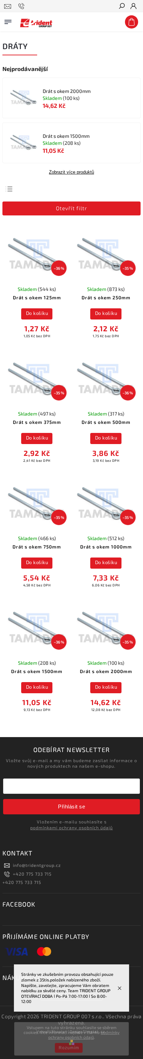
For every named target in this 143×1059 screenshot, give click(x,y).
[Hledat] (121, 6)
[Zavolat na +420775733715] (22, 6)
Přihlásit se (71, 806)
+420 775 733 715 (32, 874)
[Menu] (8, 20)
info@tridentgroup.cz (37, 865)
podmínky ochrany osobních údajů (84, 1035)
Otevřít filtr (71, 208)
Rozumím (69, 1047)
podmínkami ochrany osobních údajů (71, 827)
